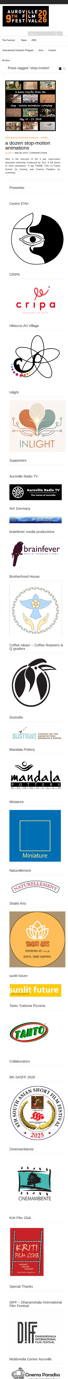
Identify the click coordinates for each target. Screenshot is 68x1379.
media (44, 137)
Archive (6, 60)
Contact (52, 50)
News (24, 40)
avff (9, 153)
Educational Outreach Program (18, 50)
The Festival (8, 40)
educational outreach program (22, 137)
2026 (33, 40)
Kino (41, 50)
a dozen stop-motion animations (27, 145)
